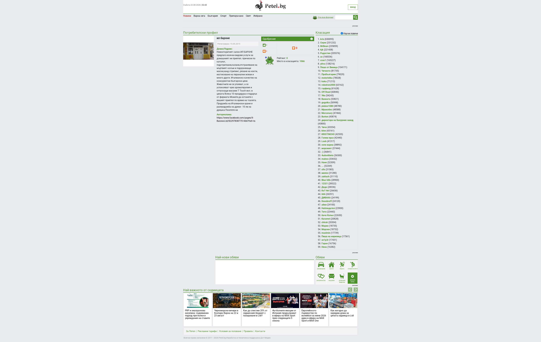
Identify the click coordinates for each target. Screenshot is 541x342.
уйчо (322, 63)
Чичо (324, 127)
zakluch (325, 176)
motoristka (327, 78)
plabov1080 (327, 106)
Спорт (223, 16)
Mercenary (327, 113)
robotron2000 (328, 85)
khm (324, 130)
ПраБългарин (329, 74)
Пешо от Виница (329, 67)
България (213, 16)
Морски (326, 229)
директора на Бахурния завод (337, 120)
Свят (248, 16)
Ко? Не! (325, 190)
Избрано (257, 16)
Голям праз (328, 137)
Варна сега (199, 16)
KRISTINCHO (328, 134)
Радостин (325, 53)
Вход (353, 7)
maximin (326, 233)
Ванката (326, 99)
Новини (187, 16)
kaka (324, 81)
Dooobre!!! (327, 201)
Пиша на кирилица (331, 236)
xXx (323, 169)
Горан (325, 243)
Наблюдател (328, 208)
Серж (323, 42)
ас (321, 56)
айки (324, 204)
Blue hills (326, 180)
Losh (324, 141)
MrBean (324, 46)
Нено (324, 247)
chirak (325, 222)
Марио (325, 225)
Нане (324, 162)
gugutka (326, 102)
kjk (321, 49)
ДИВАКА (326, 197)
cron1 (323, 60)
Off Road (326, 92)
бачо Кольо (328, 215)
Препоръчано (236, 16)
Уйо (323, 95)
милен (325, 173)
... (323, 166)
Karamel (326, 218)
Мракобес (327, 109)
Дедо (324, 187)
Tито (324, 211)
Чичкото (326, 70)
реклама (355, 26)
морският (327, 148)
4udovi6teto (327, 155)
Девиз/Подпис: (225, 48)
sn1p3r (325, 240)
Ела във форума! (325, 17)
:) (322, 151)
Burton (325, 116)
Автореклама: (224, 114)
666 (323, 194)
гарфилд (326, 88)
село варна (327, 144)
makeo (325, 159)
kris (322, 39)
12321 (325, 183)
